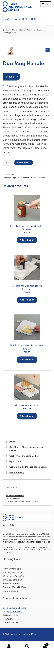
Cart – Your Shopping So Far (24, 456)
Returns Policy (16, 472)
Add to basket (23, 162)
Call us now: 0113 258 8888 (20, 19)
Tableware (31, 30)
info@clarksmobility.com (15, 496)
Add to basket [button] (27, 240)
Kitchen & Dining (18, 30)
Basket (41, 644)
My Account (15, 461)
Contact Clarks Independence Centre (28, 466)
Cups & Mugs (42, 30)
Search (27, 646)
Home (8, 30)
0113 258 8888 (14, 499)
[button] (47, 50)
